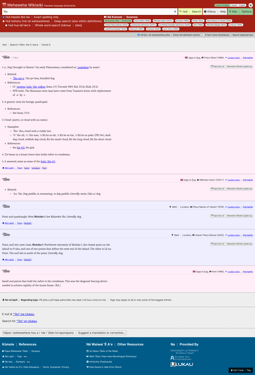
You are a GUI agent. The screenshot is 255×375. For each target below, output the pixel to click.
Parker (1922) (198, 21)
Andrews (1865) (182, 21)
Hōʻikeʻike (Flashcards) (100, 361)
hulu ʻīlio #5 (48, 161)
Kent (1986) (198, 25)
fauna (26, 168)
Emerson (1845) (235, 25)
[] (45, 25)
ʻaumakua (83, 67)
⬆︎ (241, 370)
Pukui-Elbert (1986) (142, 21)
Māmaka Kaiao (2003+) (163, 21)
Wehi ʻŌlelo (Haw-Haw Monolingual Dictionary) (113, 356)
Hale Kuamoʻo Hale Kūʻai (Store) (105, 367)
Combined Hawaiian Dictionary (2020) (174, 25)
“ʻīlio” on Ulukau (26, 321)
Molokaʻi (27, 223)
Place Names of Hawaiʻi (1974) (219, 21)
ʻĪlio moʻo (18, 78)
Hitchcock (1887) (136, 29)
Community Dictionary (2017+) (143, 25)
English (242, 5)
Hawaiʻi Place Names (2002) (116, 25)
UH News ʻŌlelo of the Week (103, 351)
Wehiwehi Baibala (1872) (216, 25)
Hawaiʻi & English (222, 5)
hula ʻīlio (31, 86)
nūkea (41, 86)
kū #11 (21, 147)
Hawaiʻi (234, 5)
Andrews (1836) (153, 29)
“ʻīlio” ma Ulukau (23, 314)
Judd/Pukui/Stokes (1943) (115, 29)
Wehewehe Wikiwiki (24, 5)
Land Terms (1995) (170, 29)
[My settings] (250, 5)
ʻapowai (20, 86)
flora (44, 168)
